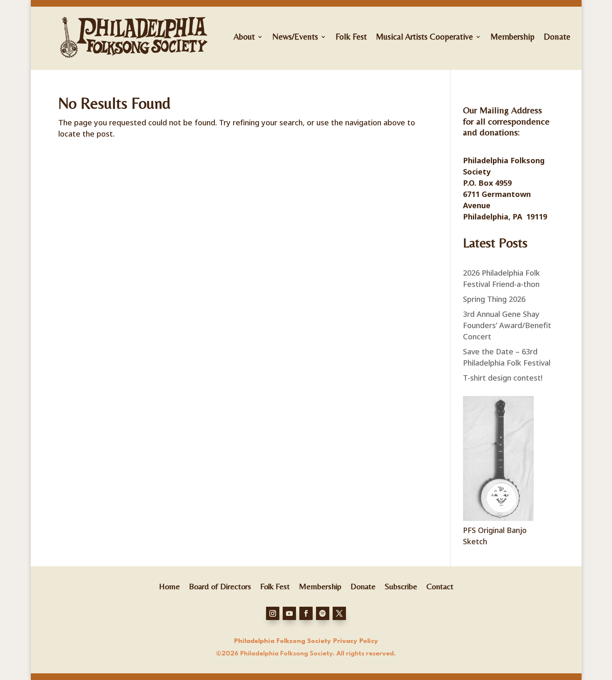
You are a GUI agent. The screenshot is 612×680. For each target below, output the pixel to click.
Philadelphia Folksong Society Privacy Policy (306, 641)
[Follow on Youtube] (289, 613)
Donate (557, 37)
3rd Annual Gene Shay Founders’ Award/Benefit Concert (507, 325)
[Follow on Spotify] (322, 613)
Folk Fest (351, 37)
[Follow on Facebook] (306, 613)
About (244, 37)
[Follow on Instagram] (272, 613)
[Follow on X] (339, 613)
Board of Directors (220, 585)
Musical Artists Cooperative (424, 37)
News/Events (295, 37)
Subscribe (401, 585)
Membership (512, 37)
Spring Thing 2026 (494, 299)
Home (169, 585)
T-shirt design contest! (502, 378)
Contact (439, 585)
